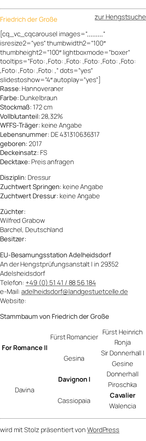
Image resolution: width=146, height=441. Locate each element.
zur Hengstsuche (120, 16)
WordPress (103, 429)
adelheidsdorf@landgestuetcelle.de (74, 291)
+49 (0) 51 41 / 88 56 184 (61, 282)
